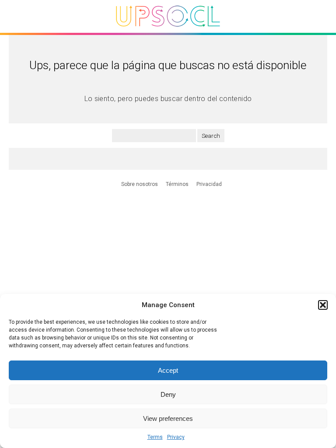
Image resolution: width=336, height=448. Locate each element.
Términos (177, 184)
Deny (168, 394)
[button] (322, 305)
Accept (168, 370)
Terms (155, 437)
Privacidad (209, 184)
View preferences (168, 418)
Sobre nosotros (139, 184)
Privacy (176, 437)
